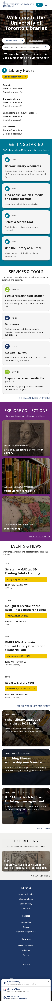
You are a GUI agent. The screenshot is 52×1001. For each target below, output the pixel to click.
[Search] (45, 47)
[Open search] (39, 5)
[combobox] (13, 41)
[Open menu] (46, 5)
